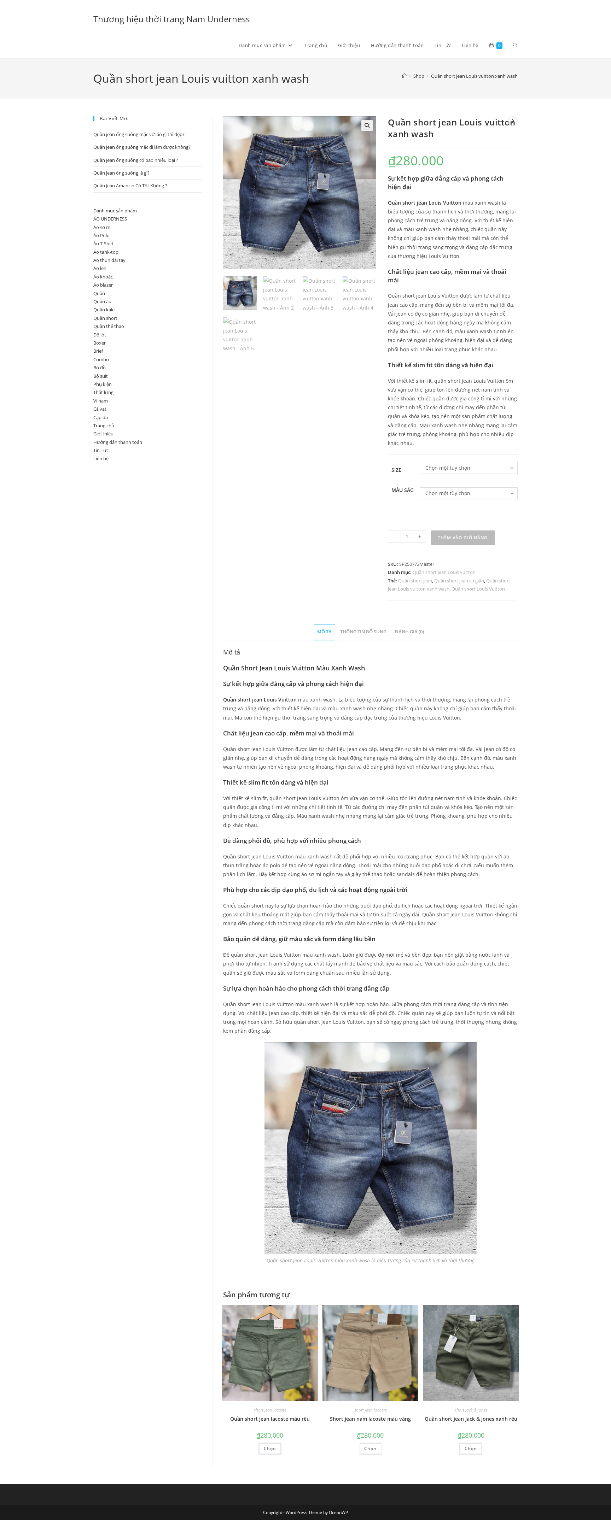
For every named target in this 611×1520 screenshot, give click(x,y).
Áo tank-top (105, 252)
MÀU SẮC (402, 490)
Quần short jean (415, 580)
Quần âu (102, 301)
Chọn (270, 1448)
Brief (98, 351)
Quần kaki (104, 309)
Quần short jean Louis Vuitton (424, 202)
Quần (99, 293)
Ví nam (100, 401)
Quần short (105, 318)
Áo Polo (101, 235)
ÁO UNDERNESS (110, 219)
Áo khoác (103, 277)
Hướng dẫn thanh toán (117, 442)
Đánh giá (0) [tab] (409, 632)
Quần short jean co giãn (459, 580)
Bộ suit (100, 376)
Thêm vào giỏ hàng (463, 538)
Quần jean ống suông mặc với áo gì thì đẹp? (139, 134)
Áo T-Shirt (103, 243)
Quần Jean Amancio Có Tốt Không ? (130, 185)
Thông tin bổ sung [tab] (363, 632)
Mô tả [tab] (324, 632)
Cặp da (100, 417)
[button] (367, 125)
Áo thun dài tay (109, 260)
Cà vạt (99, 409)
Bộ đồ (99, 367)
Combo (101, 359)
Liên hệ (101, 458)
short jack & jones (471, 1410)
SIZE (396, 469)
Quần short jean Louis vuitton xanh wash (474, 76)
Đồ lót (99, 334)
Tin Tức (101, 450)
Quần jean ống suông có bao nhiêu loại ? (135, 160)
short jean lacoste (270, 1410)
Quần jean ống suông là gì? (121, 173)
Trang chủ (103, 425)
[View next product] (513, 121)
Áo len (99, 268)
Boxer (99, 343)
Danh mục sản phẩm (115, 210)
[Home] (404, 76)
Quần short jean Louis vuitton (444, 572)
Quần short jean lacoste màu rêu (270, 1418)
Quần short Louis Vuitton (478, 589)
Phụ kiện (102, 384)
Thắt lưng (103, 392)
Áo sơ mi (102, 227)
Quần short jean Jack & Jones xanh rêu (471, 1418)
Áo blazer (103, 285)
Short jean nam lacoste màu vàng (370, 1418)
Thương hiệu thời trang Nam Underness (171, 19)
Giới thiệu (103, 433)
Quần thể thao (108, 326)
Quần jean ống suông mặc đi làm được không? (142, 147)
